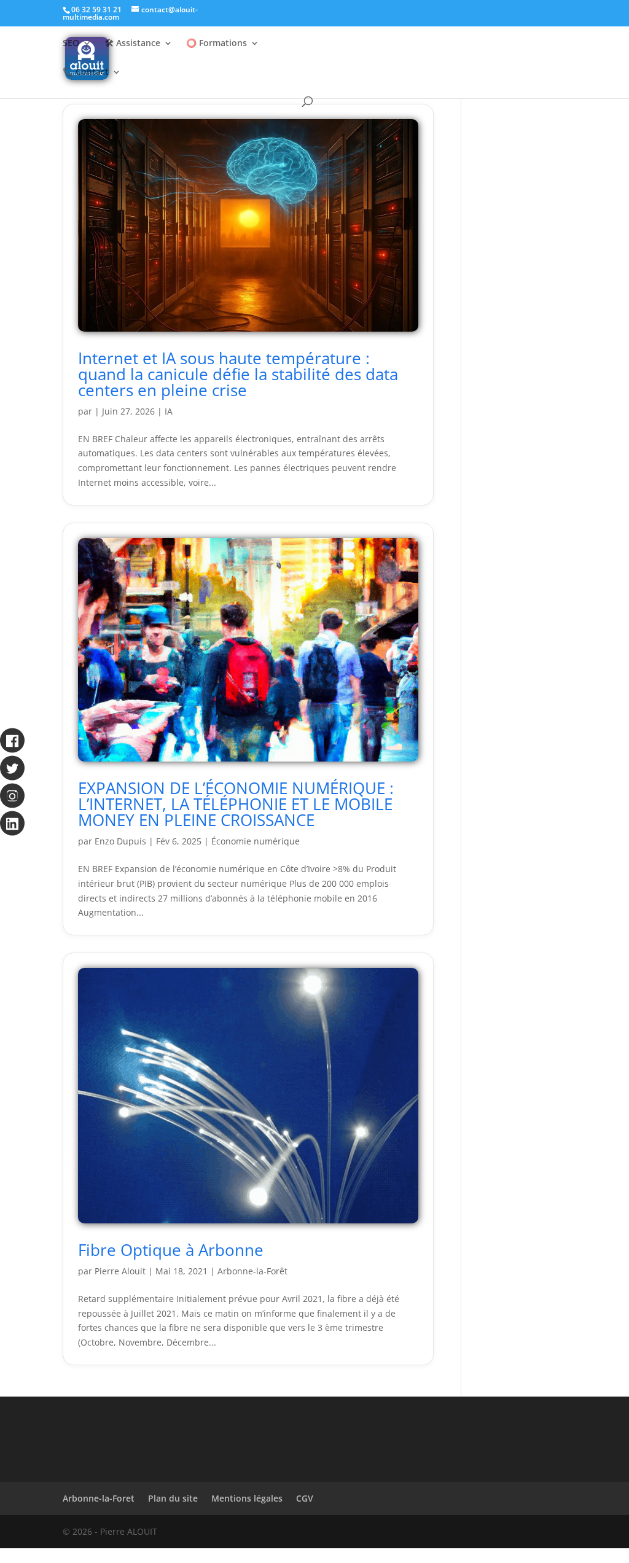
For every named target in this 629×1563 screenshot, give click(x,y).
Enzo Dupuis (120, 841)
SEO (71, 44)
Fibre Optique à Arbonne (171, 1250)
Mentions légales (247, 1498)
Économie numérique (255, 841)
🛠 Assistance (132, 44)
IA (169, 411)
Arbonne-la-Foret (99, 1498)
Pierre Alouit (120, 1271)
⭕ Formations (216, 44)
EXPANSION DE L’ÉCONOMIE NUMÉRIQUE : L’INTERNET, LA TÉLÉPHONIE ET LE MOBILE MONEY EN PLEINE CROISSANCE (236, 804)
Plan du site (173, 1498)
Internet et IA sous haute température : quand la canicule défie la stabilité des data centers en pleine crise (238, 374)
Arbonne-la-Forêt (252, 1271)
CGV (304, 1498)
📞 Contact (86, 72)
